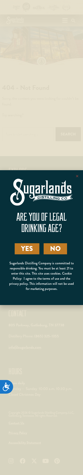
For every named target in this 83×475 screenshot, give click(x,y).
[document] (41, 237)
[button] (77, 176)
